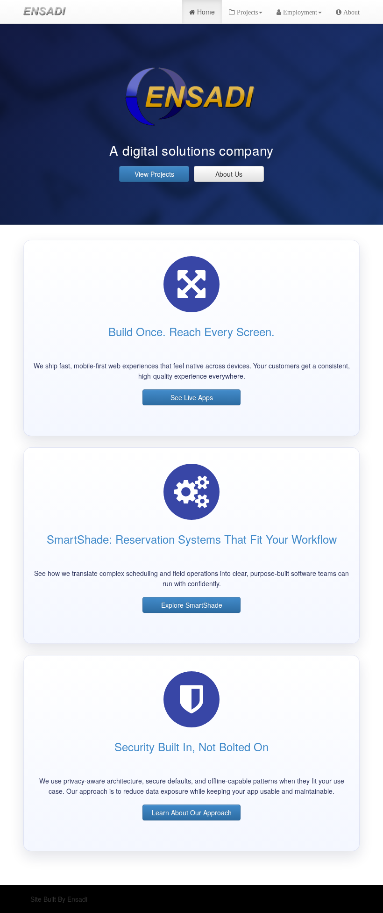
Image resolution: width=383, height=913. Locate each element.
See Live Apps (191, 397)
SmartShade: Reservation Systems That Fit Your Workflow (192, 539)
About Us (228, 174)
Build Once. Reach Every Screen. (191, 331)
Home (205, 11)
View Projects (154, 174)
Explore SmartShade (191, 605)
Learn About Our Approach (192, 812)
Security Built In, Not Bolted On (191, 746)
